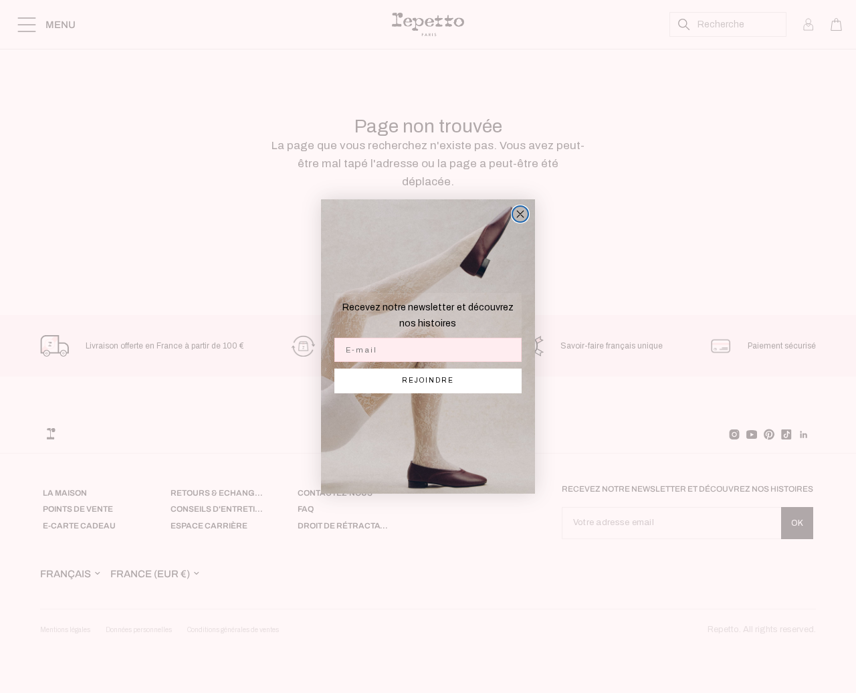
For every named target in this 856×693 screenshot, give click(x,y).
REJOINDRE (428, 380)
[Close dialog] (520, 214)
